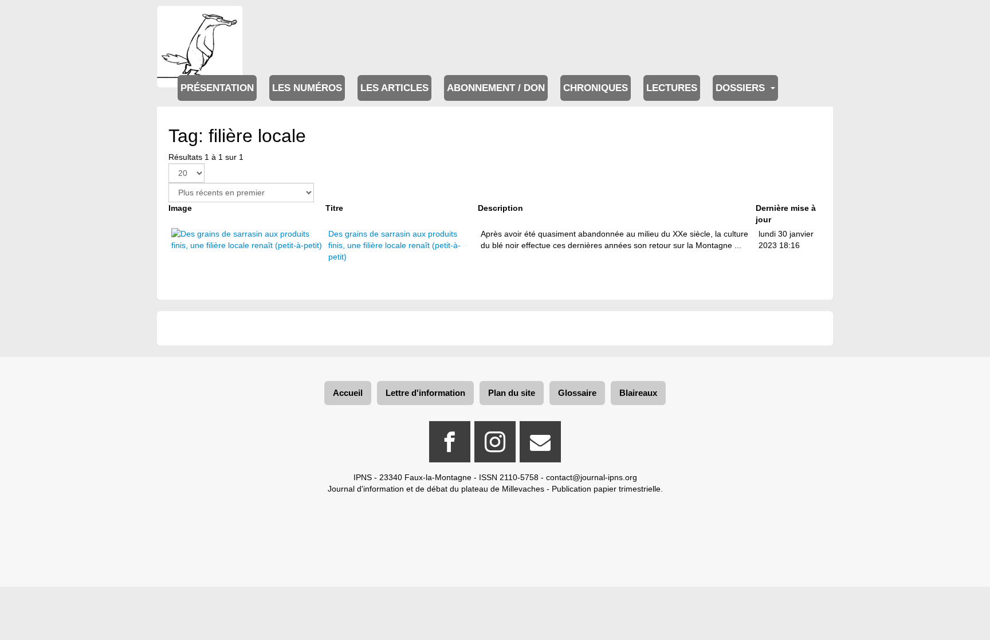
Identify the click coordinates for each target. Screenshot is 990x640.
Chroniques (595, 88)
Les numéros (307, 88)
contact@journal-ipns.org (591, 477)
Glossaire (577, 393)
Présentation (217, 88)
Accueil (348, 393)
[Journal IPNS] (200, 21)
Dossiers (742, 88)
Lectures (671, 88)
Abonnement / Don (496, 88)
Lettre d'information (425, 393)
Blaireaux (638, 393)
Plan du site (511, 393)
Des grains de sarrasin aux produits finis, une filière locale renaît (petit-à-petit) (394, 245)
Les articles (394, 88)
